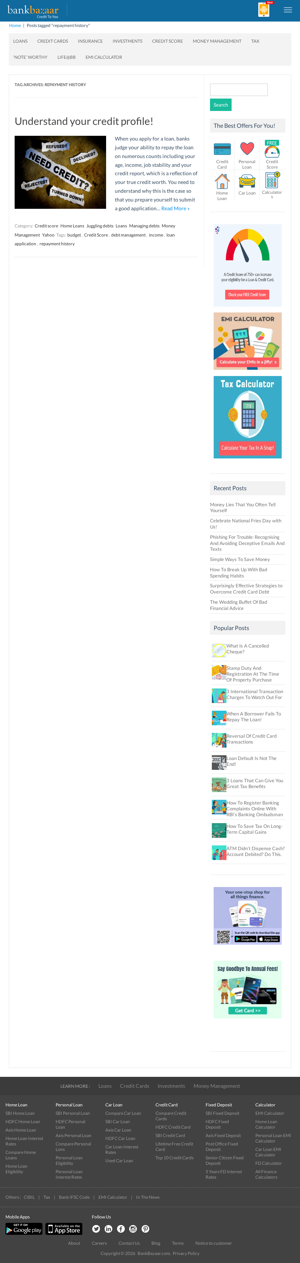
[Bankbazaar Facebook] (121, 1229)
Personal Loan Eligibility (69, 1160)
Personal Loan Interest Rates (69, 1174)
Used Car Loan (119, 1160)
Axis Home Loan (20, 1130)
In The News (148, 1197)
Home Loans (72, 226)
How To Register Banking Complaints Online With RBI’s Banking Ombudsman (254, 808)
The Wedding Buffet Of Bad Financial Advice (238, 605)
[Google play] (24, 1233)
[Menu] (288, 9)
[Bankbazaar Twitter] (96, 1229)
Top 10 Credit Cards (174, 1157)
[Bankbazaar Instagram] (133, 1229)
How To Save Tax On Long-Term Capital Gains (254, 829)
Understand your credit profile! (84, 121)
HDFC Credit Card (173, 1127)
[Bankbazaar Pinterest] (146, 1229)
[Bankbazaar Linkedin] (108, 1229)
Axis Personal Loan (73, 1135)
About (74, 1243)
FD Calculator (268, 1163)
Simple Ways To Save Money (240, 559)
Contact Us (129, 1243)
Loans (20, 41)
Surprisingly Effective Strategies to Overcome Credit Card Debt (246, 589)
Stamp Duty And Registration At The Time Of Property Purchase (252, 674)
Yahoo (48, 235)
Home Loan (222, 195)
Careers (99, 1243)
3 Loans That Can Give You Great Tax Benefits (254, 783)
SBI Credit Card (170, 1135)
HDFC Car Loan (120, 1138)
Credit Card (222, 164)
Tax (255, 41)
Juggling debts (99, 226)
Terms (178, 1243)
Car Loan (247, 193)
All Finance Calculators (266, 1174)
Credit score (46, 226)
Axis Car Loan (118, 1130)
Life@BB (66, 57)
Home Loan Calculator (266, 1124)
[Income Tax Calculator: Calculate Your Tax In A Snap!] (248, 460)
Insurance (90, 41)
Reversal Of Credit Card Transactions (251, 739)
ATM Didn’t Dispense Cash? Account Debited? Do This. (255, 851)
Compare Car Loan (123, 1113)
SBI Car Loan (117, 1121)
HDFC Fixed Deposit (217, 1124)
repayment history (57, 243)
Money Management (217, 41)
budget (74, 235)
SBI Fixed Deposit (222, 1113)
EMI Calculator (104, 57)
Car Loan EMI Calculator (268, 1152)
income (156, 235)
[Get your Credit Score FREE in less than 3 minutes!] (248, 308)
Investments (127, 41)
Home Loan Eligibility (16, 1168)
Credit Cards (52, 41)
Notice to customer (213, 1243)
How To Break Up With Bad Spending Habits (238, 573)
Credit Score (167, 41)
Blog (155, 1243)
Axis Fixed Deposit (223, 1135)
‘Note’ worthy (30, 57)
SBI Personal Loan (73, 1113)
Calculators (272, 194)
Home (15, 25)
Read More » (175, 208)
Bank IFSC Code (74, 1197)
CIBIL (29, 1197)
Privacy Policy (186, 1253)
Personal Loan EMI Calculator (273, 1138)
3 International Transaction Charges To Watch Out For (254, 694)
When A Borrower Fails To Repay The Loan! (253, 716)
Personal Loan (247, 164)
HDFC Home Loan (22, 1121)
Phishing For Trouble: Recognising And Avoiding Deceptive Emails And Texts (247, 543)
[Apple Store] (63, 1233)
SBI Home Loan (20, 1113)
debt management (128, 235)
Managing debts (144, 226)
